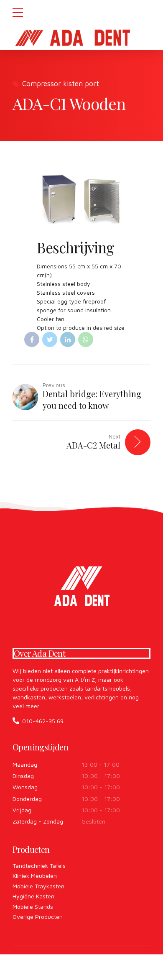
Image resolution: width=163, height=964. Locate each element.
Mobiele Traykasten (38, 886)
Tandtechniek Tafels (39, 865)
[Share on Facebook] (31, 339)
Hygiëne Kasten (33, 896)
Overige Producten (38, 916)
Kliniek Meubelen (35, 875)
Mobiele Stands (33, 906)
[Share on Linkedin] (67, 339)
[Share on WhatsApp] (85, 339)
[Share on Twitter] (49, 339)
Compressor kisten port (60, 83)
